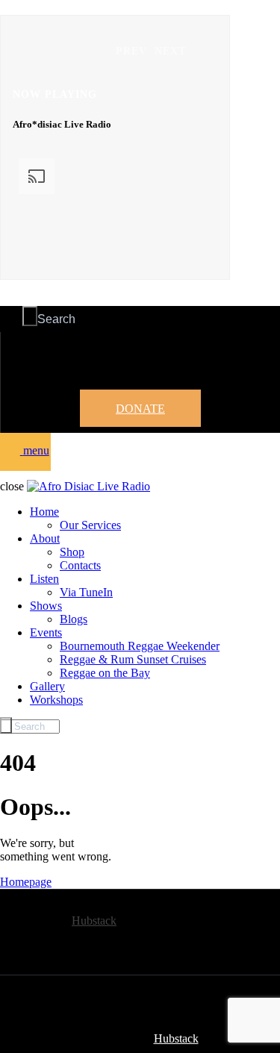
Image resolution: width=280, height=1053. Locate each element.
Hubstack (94, 920)
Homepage (26, 881)
